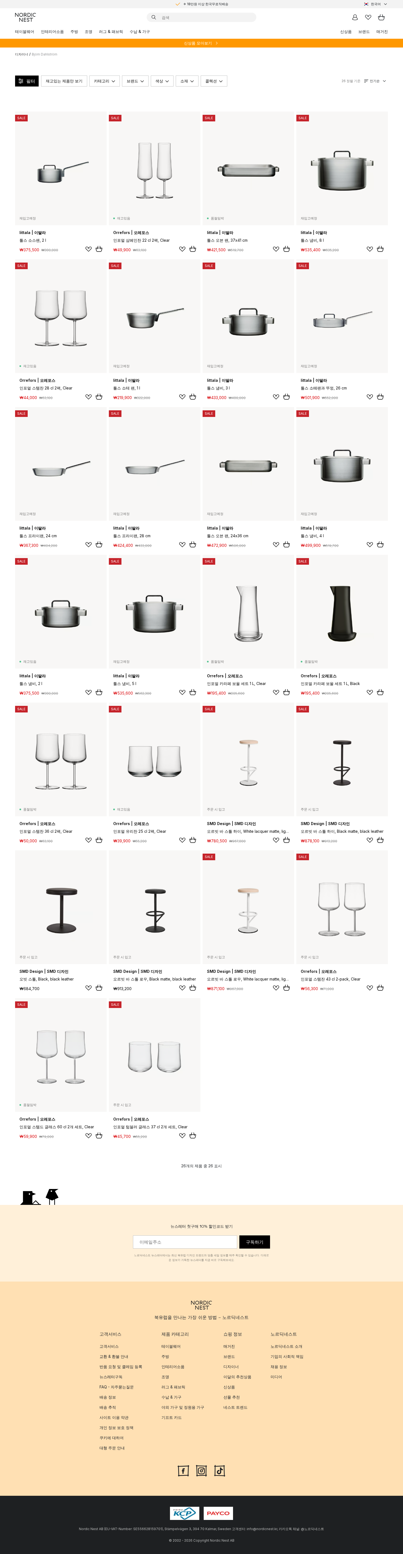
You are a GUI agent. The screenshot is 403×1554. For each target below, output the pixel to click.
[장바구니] (381, 17)
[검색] (153, 17)
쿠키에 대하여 (112, 1437)
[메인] (25, 17)
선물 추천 (231, 1397)
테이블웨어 (24, 31)
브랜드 (364, 31)
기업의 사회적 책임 (287, 1356)
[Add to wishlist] (88, 249)
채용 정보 (279, 1366)
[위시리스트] (368, 17)
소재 (184, 81)
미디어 (276, 1376)
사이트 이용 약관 (114, 1417)
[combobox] (376, 4)
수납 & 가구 (140, 31)
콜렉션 (211, 81)
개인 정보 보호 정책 (117, 1427)
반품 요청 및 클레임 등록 (121, 1366)
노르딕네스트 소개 (286, 1346)
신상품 (346, 31)
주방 (74, 31)
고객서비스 (109, 1346)
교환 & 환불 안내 (114, 1356)
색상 (159, 81)
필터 (30, 81)
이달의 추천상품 (237, 1376)
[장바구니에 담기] (99, 249)
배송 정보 (108, 1397)
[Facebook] (183, 1470)
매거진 (382, 31)
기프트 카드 (171, 1417)
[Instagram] (201, 1470)
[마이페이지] (355, 17)
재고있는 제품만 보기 (64, 81)
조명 (88, 31)
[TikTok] (220, 1470)
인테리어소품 (52, 31)
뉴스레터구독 (111, 1376)
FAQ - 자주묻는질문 (117, 1387)
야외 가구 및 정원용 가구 (182, 1407)
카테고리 (101, 81)
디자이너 (21, 54)
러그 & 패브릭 (111, 31)
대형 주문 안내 (112, 1448)
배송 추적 (108, 1407)
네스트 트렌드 (235, 1407)
